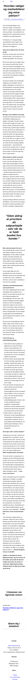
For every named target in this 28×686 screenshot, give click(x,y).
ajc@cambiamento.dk (14, 645)
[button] (24, 2)
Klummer (14, 679)
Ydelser (15, 675)
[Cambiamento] (11, 3)
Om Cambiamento (15, 677)
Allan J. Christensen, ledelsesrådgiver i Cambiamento (14, 19)
